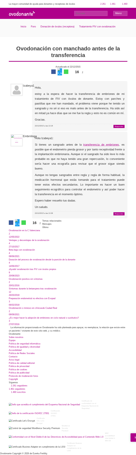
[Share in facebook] (53, 71)
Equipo (12, 340)
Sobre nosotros (16, 337)
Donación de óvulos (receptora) (57, 26)
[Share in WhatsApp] (66, 71)
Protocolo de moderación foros (23, 376)
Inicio (23, 26)
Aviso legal (14, 359)
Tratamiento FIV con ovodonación (97, 26)
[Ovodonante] (22, 13)
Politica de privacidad (19, 366)
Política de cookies (18, 369)
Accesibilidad (15, 350)
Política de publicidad (19, 372)
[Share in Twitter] (60, 71)
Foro (33, 26)
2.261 (103, 4)
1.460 (124, 4)
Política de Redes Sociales (22, 353)
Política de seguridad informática (24, 343)
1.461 (112, 4)
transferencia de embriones (101, 144)
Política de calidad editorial (22, 363)
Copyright (13, 379)
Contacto (13, 356)
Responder (119, 126)
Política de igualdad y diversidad (24, 347)
